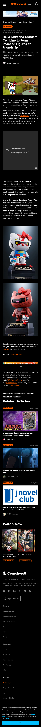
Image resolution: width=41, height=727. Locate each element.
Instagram (15, 385)
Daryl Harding (13, 63)
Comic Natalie (16, 354)
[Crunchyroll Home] (14, 574)
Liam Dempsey (12, 477)
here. (7, 718)
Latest (31, 22)
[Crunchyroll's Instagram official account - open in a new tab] (14, 591)
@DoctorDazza (11, 383)
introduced (24, 116)
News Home (22, 22)
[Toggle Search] (37, 4)
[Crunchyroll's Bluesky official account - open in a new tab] (30, 591)
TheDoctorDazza (15, 380)
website (6, 349)
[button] (12, 598)
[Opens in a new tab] (20, 14)
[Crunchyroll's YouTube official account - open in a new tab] (4, 591)
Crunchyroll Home (9, 22)
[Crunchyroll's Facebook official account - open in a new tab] (9, 591)
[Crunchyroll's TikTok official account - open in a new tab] (25, 591)
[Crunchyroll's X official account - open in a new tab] (19, 591)
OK (20, 723)
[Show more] (4, 4)
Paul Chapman (12, 514)
